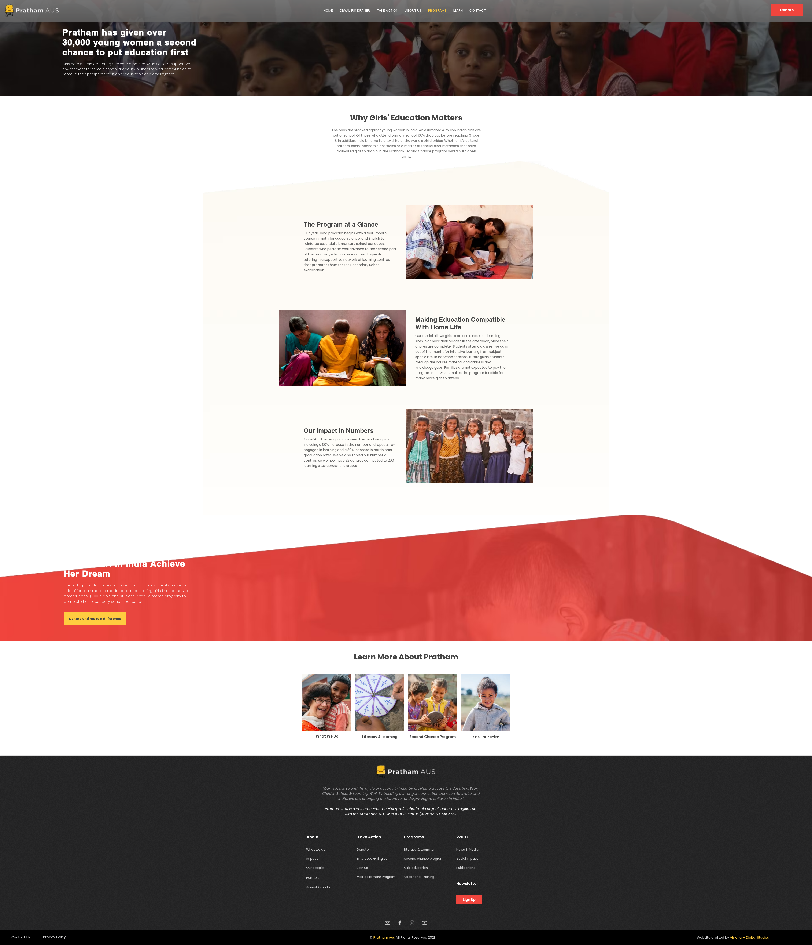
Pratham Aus (384, 937)
